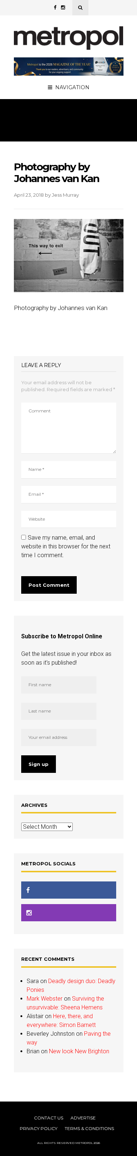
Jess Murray (65, 195)
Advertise (83, 1118)
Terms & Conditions (89, 1128)
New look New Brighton (79, 1051)
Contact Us (48, 1118)
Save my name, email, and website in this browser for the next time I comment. (65, 546)
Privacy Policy (38, 1128)
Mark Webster (44, 998)
